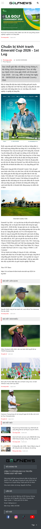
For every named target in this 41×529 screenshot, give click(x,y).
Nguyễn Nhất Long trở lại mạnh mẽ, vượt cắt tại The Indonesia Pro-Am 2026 (20, 310)
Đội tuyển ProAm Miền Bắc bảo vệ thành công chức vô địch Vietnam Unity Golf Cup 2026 (19, 382)
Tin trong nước (5, 37)
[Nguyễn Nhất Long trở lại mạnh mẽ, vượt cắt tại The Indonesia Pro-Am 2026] (20, 296)
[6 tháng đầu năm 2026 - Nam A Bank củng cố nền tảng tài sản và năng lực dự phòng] (6, 448)
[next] (38, 17)
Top (33, 525)
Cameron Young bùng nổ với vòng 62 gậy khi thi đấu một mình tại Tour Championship (20, 415)
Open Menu (3, 3)
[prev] (3, 17)
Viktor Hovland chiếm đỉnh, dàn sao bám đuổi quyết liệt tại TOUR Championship (18, 350)
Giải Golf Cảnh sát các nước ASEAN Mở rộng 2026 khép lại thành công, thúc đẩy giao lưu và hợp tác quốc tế (26, 438)
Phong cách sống (16, 451)
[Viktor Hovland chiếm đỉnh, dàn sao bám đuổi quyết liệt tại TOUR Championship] (20, 336)
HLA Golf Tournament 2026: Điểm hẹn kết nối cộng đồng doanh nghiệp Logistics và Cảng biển (20, 33)
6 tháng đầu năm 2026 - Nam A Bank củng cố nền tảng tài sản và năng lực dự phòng (26, 447)
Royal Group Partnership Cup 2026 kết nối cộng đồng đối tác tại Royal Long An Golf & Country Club (25, 429)
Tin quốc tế (4, 354)
